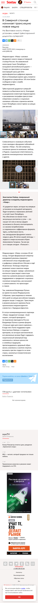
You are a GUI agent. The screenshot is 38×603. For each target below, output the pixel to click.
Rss (19, 581)
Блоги (14, 7)
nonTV (6, 434)
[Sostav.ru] (12, 2)
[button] (36, 111)
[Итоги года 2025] (21, 2)
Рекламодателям (19, 575)
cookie (23, 588)
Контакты (19, 572)
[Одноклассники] (15, 40)
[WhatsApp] (9, 40)
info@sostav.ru (19, 566)
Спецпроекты (26, 7)
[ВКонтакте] (3, 40)
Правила (10, 396)
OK (19, 597)
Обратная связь (19, 578)
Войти (4, 396)
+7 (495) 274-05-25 (19, 568)
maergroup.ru (20, 49)
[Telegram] (6, 40)
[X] (12, 40)
